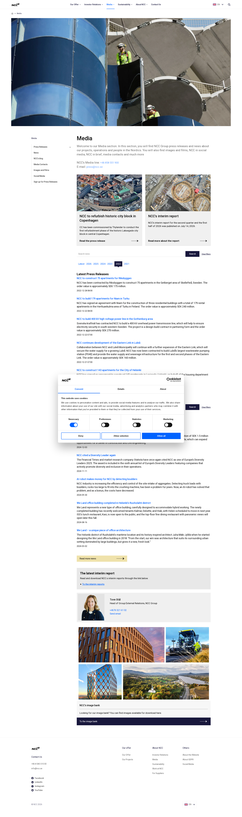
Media (155, 759)
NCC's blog (38, 158)
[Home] (12, 13)
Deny (80, 436)
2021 (126, 264)
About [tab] (163, 389)
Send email (115, 613)
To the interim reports (93, 584)
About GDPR (188, 759)
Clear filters (206, 254)
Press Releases (40, 147)
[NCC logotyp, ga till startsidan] (15, 4)
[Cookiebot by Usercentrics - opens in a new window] (168, 380)
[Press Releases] (70, 147)
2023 (109, 264)
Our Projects (127, 759)
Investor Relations (160, 755)
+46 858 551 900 (109, 162)
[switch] (105, 425)
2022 (118, 264)
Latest (81, 264)
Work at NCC (157, 768)
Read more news (88, 558)
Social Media (39, 176)
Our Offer (126, 755)
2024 (102, 264)
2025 (95, 264)
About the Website (191, 755)
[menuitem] (75, 4)
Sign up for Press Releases (45, 182)
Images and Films (41, 170)
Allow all (161, 436)
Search (192, 254)
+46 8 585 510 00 (38, 764)
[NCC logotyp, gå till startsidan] (75, 748)
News (36, 153)
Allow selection (121, 436)
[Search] (229, 4)
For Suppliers (158, 773)
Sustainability (158, 764)
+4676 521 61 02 (118, 610)
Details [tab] (121, 389)
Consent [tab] (79, 389)
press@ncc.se (94, 166)
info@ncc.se (36, 768)
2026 (88, 264)
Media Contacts (41, 164)
